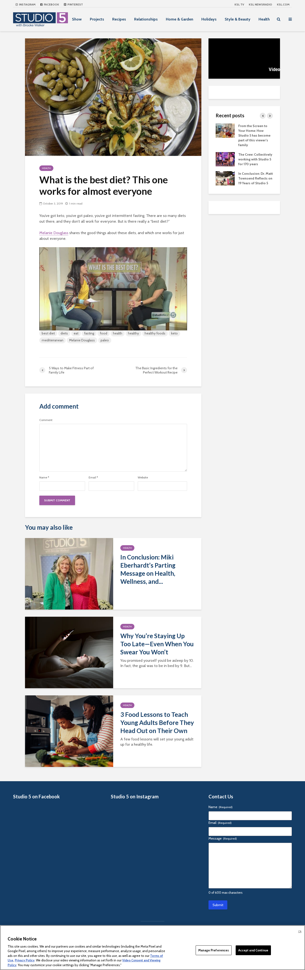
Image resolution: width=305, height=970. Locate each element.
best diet (48, 333)
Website (143, 477)
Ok (299, 931)
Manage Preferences (213, 950)
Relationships (146, 19)
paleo (105, 340)
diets (64, 333)
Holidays (209, 19)
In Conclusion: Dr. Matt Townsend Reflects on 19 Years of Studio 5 (255, 178)
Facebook (51, 4)
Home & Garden (179, 19)
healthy (133, 333)
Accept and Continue (253, 950)
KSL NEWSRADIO (260, 4)
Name (44, 477)
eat (76, 333)
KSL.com (283, 4)
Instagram (27, 4)
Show (77, 19)
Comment (45, 420)
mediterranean (52, 340)
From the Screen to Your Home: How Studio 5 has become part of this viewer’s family (254, 135)
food (103, 333)
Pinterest (75, 4)
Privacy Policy (25, 960)
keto (174, 333)
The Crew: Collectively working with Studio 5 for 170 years (255, 159)
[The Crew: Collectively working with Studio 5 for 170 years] (225, 159)
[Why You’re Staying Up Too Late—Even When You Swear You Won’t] (69, 652)
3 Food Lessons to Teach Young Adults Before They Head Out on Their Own (157, 722)
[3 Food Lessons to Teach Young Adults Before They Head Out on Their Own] (69, 731)
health (117, 333)
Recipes (119, 19)
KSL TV (239, 4)
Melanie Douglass (53, 233)
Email (93, 477)
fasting (89, 333)
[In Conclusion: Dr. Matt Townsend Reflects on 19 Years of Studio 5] (225, 178)
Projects (97, 19)
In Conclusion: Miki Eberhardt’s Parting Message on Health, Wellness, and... (147, 569)
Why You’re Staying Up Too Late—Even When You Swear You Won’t (157, 644)
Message (222, 838)
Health (264, 19)
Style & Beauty (237, 19)
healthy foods (155, 333)
